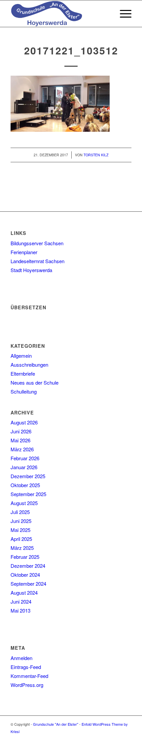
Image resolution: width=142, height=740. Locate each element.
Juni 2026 (21, 431)
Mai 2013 (20, 610)
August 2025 (24, 502)
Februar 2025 (25, 556)
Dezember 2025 (28, 476)
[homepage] (59, 13)
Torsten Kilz (96, 154)
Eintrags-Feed (26, 666)
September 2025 (28, 493)
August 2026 (24, 422)
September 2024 (28, 583)
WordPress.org (27, 684)
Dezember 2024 (28, 565)
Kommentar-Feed (29, 675)
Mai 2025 (20, 529)
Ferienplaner (24, 252)
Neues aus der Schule (34, 382)
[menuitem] (106, 13)
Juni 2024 (21, 601)
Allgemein (21, 355)
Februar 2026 (25, 458)
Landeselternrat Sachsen (37, 261)
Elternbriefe (23, 373)
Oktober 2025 (25, 484)
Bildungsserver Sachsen (37, 243)
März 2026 (22, 449)
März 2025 (22, 547)
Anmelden (21, 657)
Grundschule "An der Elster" (55, 724)
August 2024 (24, 592)
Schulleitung (24, 391)
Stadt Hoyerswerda (31, 269)
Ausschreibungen (29, 364)
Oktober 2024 (25, 574)
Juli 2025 (20, 511)
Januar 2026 (24, 467)
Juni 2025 (21, 520)
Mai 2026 (20, 440)
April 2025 (21, 538)
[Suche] (106, 13)
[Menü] (122, 13)
